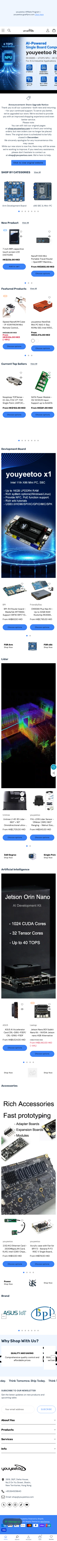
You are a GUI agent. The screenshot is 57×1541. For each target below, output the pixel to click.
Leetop (33, 1025)
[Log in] (48, 30)
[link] (33, 364)
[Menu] (3, 30)
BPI (4, 604)
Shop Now (8, 647)
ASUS (5, 1025)
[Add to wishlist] (21, 232)
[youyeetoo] (28, 30)
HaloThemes (45, 1522)
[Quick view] (21, 236)
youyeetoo (35, 815)
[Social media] (53, 773)
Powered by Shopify (35, 1519)
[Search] (9, 30)
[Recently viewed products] (53, 767)
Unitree (6, 815)
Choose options (14, 415)
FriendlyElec (36, 604)
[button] (54, 30)
